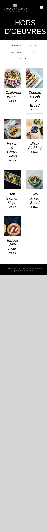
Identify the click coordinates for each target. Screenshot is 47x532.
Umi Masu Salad (35, 198)
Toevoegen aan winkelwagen (12, 77)
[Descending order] (36, 45)
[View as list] (25, 58)
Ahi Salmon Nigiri (12, 198)
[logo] (15, 5)
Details (13, 83)
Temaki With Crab (12, 244)
